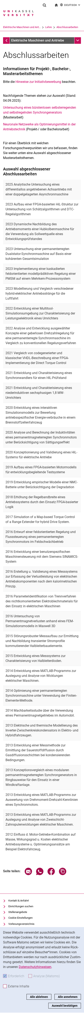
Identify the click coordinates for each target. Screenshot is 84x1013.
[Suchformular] (44, 5)
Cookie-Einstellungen (20, 917)
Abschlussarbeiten (67, 27)
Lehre (48, 27)
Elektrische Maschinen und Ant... (22, 27)
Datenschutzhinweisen (35, 967)
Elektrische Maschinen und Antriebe (37, 40)
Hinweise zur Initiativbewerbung (38, 82)
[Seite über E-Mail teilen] (28, 874)
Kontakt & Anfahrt (18, 900)
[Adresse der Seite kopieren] (62, 874)
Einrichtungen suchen (20, 906)
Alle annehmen (67, 996)
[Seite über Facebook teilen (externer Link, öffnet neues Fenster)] (51, 874)
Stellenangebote (17, 912)
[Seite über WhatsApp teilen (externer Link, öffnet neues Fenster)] (39, 874)
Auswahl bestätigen (64, 1005)
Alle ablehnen (39, 996)
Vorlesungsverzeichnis (21, 923)
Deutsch (72, 5)
